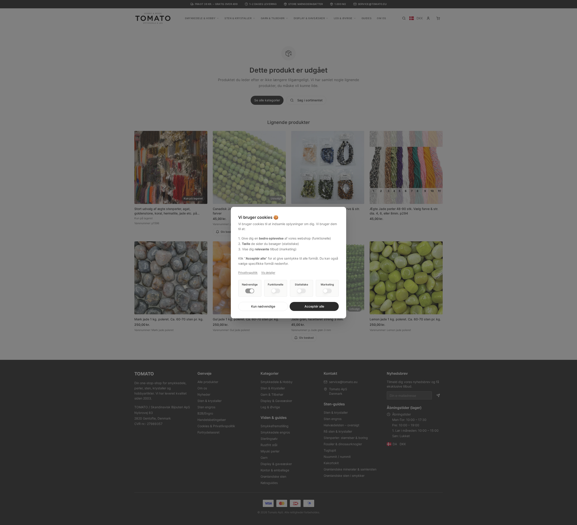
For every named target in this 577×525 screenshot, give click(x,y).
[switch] (249, 290)
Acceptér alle (314, 306)
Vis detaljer (268, 272)
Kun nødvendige (263, 306)
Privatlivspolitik (248, 272)
